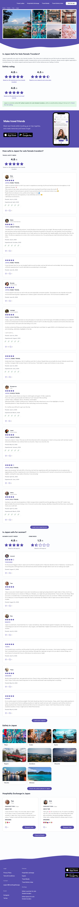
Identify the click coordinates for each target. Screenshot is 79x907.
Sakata (7, 358)
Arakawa (8, 675)
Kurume (7, 698)
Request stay (29, 827)
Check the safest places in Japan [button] (39, 788)
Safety (8, 8)
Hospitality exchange (28, 872)
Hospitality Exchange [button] (33, 3)
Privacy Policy (7, 872)
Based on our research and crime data (40, 80)
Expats (24, 876)
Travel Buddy (26, 879)
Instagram (6, 895)
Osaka (7, 317)
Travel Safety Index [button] (57, 3)
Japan (17, 8)
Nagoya (7, 622)
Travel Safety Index (27, 882)
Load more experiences (39, 527)
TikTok (5, 898)
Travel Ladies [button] (20, 3)
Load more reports (39, 720)
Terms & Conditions (9, 876)
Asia (13, 8)
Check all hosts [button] (39, 835)
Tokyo (7, 227)
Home (3, 8)
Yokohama (8, 562)
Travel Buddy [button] (45, 3)
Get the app (71, 3)
